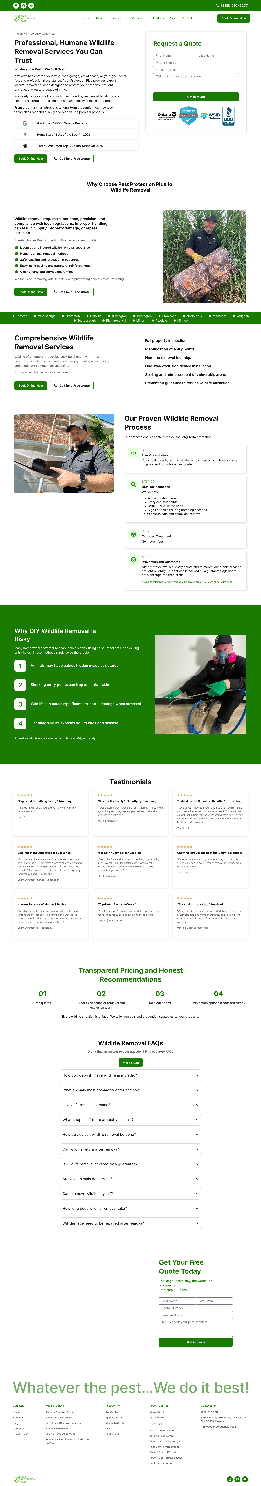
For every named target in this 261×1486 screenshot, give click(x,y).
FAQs (173, 18)
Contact (187, 18)
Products (158, 18)
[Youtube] (31, 6)
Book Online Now (233, 18)
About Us (101, 18)
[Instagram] (16, 6)
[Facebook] (24, 6)
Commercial (139, 18)
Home (86, 18)
